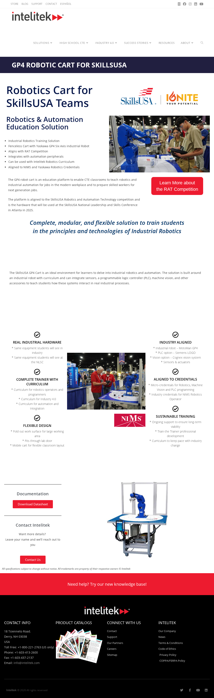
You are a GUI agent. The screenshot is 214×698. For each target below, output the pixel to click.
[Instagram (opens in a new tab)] (190, 4)
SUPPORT (36, 4)
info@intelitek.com (27, 663)
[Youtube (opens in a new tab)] (200, 4)
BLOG (25, 4)
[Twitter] (181, 690)
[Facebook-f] (189, 690)
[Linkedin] (206, 690)
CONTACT (51, 4)
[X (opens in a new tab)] (179, 4)
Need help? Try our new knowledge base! (107, 584)
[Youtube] (198, 690)
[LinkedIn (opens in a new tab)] (195, 4)
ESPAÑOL (65, 4)
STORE (14, 4)
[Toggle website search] (201, 43)
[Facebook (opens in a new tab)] (184, 4)
